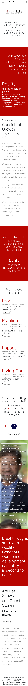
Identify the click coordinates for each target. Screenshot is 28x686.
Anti (15, 679)
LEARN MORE (6, 312)
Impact (22, 677)
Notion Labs (12, 2)
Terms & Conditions (21, 682)
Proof (12, 677)
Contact (24, 2)
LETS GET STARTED (14, 42)
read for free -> (7, 621)
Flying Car (10, 679)
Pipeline (17, 677)
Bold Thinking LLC (20, 684)
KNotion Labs (6, 677)
